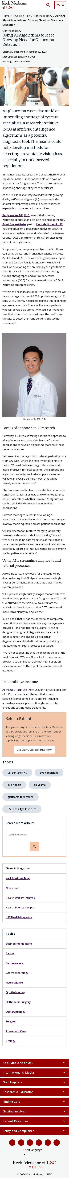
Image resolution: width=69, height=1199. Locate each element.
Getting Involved (34, 1111)
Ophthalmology (42, 16)
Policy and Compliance (34, 1130)
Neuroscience (14, 982)
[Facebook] (12, 1142)
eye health (14, 785)
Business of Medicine (19, 943)
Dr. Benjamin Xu (17, 772)
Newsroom (12, 888)
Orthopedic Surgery (18, 1002)
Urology (11, 1041)
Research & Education (34, 1091)
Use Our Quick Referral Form (34, 749)
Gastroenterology (17, 973)
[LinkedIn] (39, 1142)
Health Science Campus (20, 907)
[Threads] (57, 1142)
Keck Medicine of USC (49, 224)
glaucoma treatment (20, 797)
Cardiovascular (15, 963)
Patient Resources (34, 1121)
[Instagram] (48, 1142)
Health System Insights (20, 898)
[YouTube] (30, 1142)
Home (6, 16)
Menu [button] (60, 5)
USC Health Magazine (19, 917)
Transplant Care (16, 1031)
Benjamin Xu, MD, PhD (15, 215)
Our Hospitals (34, 1082)
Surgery (11, 1021)
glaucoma (40, 785)
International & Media (34, 1072)
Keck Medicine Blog (18, 878)
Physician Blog (21, 16)
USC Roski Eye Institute (24, 690)
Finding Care (34, 1101)
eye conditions (49, 772)
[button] (49, 5)
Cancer (10, 953)
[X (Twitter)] (21, 1142)
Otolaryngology (15, 1011)
